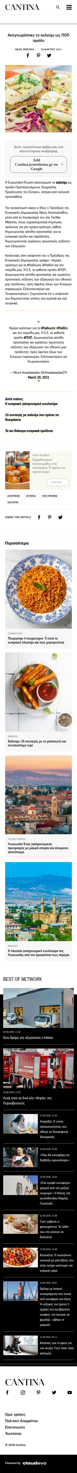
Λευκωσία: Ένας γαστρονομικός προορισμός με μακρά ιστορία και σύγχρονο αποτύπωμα (38, 848)
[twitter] (49, 55)
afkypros (14, 496)
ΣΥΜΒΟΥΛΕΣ (15, 633)
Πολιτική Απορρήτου (21, 1420)
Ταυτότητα (13, 1433)
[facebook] (28, 55)
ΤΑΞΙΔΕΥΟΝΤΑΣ (17, 839)
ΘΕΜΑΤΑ (13, 736)
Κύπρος (31, 496)
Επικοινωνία (15, 1427)
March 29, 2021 (38, 377)
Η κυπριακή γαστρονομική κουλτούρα (31, 404)
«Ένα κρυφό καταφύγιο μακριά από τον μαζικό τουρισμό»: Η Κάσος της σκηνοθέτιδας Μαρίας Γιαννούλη (55, 1193)
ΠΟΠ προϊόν (49, 496)
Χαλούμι (13, 502)
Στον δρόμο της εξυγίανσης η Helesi (28, 1038)
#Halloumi (48, 328)
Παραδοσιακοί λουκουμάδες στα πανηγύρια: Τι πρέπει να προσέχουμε (48, 466)
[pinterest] (38, 55)
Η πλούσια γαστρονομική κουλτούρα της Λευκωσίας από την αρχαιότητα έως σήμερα (38, 953)
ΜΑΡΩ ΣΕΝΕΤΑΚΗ (25, 49)
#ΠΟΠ (28, 338)
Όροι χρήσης (15, 1414)
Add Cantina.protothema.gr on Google (36, 164)
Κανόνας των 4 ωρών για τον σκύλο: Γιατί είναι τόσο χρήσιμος (57, 1348)
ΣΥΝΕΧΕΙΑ (56, 482)
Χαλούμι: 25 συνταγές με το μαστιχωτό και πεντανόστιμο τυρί (37, 743)
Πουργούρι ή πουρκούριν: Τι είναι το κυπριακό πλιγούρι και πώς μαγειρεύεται (36, 640)
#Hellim (62, 328)
